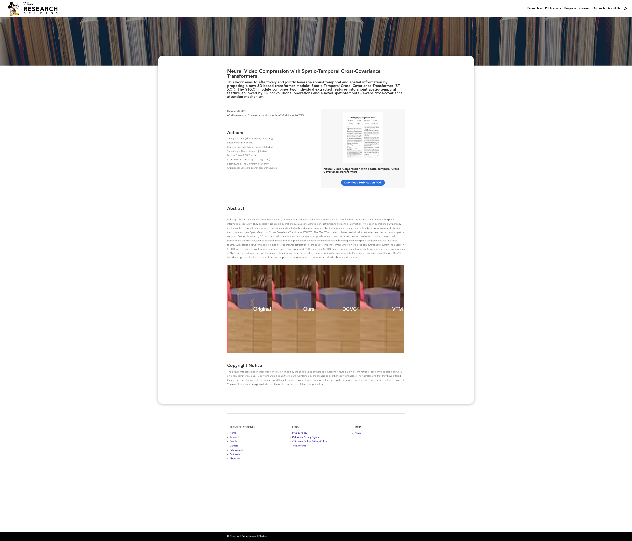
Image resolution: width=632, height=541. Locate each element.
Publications (553, 8)
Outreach (598, 8)
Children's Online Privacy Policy (309, 441)
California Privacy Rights (305, 437)
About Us (614, 8)
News (358, 433)
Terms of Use (299, 446)
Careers (584, 8)
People (568, 8)
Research (533, 8)
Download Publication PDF (363, 182)
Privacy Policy (299, 433)
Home (233, 433)
